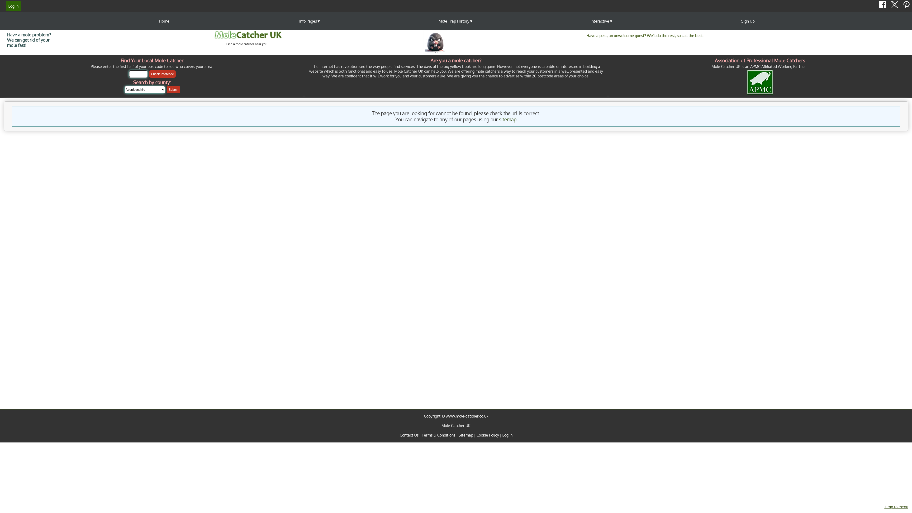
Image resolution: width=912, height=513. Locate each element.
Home (164, 21)
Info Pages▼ (310, 21)
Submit (173, 89)
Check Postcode (162, 74)
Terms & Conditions (438, 435)
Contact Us (409, 435)
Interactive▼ (602, 21)
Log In (507, 435)
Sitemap (466, 435)
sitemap (508, 119)
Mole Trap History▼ (456, 21)
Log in (13, 6)
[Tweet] (895, 7)
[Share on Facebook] (883, 7)
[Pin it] (906, 7)
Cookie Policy (487, 435)
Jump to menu (896, 506)
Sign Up (748, 21)
